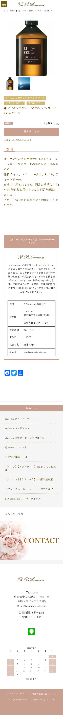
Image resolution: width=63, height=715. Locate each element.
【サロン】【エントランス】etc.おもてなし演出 (30, 468)
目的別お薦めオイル (16, 457)
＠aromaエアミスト (16, 447)
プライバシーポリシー (18, 694)
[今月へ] (17, 645)
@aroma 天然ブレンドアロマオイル (25, 98)
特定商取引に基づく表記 (44, 694)
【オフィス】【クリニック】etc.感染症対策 (29, 479)
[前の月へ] (8, 648)
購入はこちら (32, 131)
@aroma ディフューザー (18, 418)
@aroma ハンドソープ (17, 428)
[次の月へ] (55, 648)
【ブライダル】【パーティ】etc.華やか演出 (29, 489)
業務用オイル (35, 103)
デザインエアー (14, 103)
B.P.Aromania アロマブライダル (23, 498)
